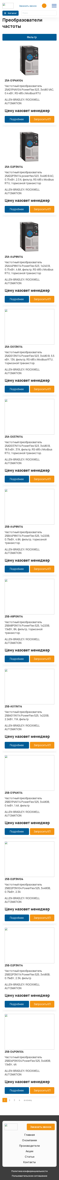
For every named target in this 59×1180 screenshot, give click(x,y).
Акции (29, 1151)
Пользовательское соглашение (29, 1175)
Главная (29, 1135)
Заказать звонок (28, 6)
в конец (28, 1100)
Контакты (29, 1162)
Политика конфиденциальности (29, 1171)
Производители (29, 1145)
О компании (29, 1140)
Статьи (29, 1156)
